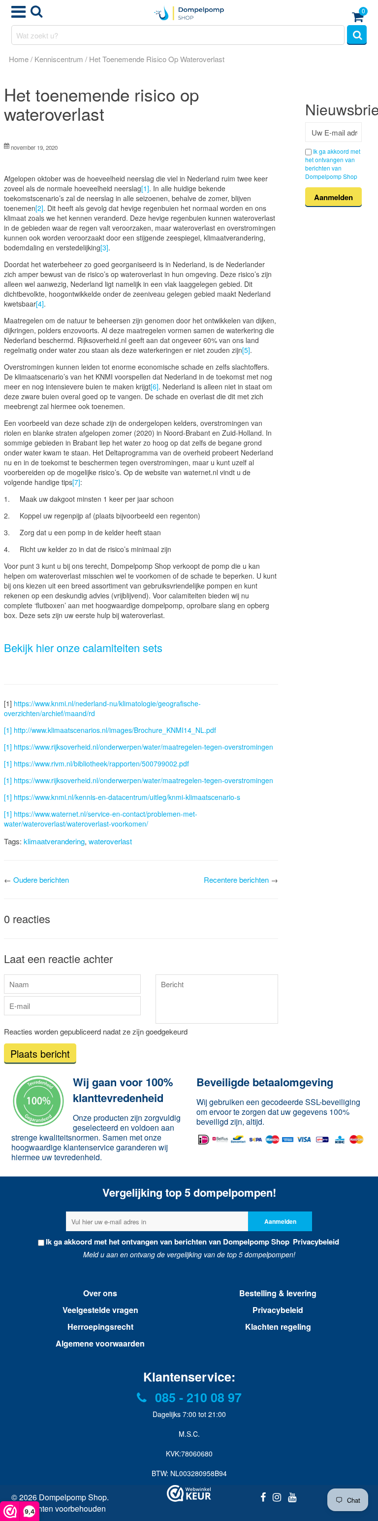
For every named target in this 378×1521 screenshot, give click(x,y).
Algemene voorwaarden (100, 1343)
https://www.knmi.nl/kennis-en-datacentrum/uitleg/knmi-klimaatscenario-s (127, 797)
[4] (40, 304)
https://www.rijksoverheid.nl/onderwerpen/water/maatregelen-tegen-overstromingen (143, 747)
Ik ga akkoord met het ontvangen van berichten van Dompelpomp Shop (332, 163)
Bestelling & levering (277, 1293)
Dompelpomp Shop (73, 1497)
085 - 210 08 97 (197, 1397)
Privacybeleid (315, 1241)
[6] (154, 386)
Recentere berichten (236, 879)
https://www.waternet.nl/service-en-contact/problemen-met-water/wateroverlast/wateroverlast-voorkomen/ (100, 819)
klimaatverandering (54, 841)
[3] (104, 247)
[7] (76, 482)
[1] (145, 188)
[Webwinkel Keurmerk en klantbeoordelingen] (189, 1493)
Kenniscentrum (58, 59)
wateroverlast (110, 841)
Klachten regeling (278, 1326)
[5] (246, 350)
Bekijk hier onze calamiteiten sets (83, 647)
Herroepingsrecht (100, 1326)
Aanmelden (280, 1221)
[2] (39, 208)
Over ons (100, 1293)
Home (19, 59)
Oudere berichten (41, 879)
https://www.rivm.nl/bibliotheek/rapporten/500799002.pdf (101, 763)
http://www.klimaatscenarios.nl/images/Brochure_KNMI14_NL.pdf (115, 730)
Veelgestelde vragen (100, 1309)
